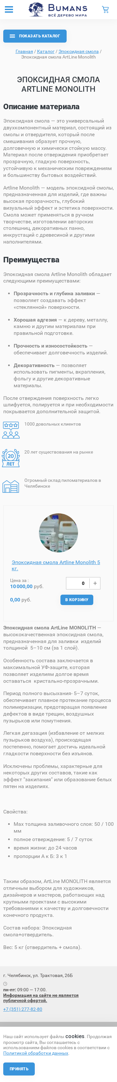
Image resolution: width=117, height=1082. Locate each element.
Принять (19, 1069)
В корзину (76, 600)
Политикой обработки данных (35, 1053)
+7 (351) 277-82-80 (22, 1009)
